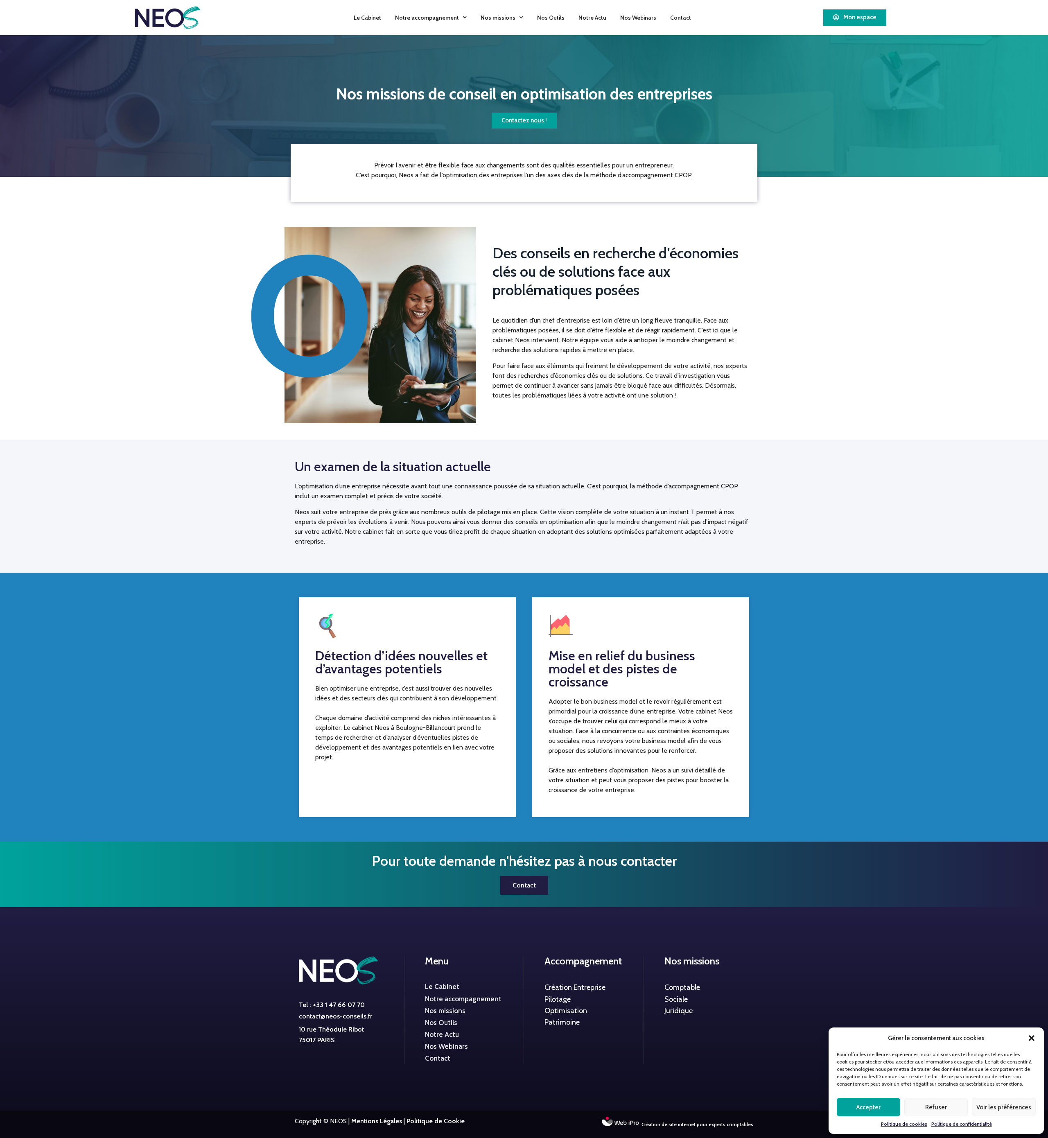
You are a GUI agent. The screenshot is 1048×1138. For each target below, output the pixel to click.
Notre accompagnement (427, 17)
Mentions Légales (376, 1121)
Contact (680, 17)
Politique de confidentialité (961, 1124)
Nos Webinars (638, 17)
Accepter (868, 1107)
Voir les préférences (1003, 1107)
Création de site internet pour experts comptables (697, 1124)
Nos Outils (551, 17)
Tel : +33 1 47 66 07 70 (332, 1005)
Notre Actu (592, 17)
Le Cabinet (367, 17)
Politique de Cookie (436, 1121)
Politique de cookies (904, 1124)
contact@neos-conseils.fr (335, 1016)
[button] (1032, 1038)
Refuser (936, 1107)
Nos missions (498, 17)
